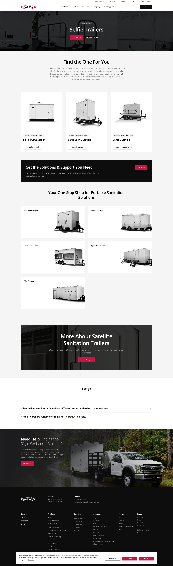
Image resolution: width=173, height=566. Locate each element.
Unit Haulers (52, 543)
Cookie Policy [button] (72, 557)
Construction (78, 524)
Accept (146, 558)
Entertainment (78, 518)
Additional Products (54, 549)
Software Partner (98, 544)
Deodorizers (52, 546)
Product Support (142, 533)
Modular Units (52, 533)
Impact (121, 524)
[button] (146, 1)
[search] (137, 7)
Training (95, 529)
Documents (96, 521)
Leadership (122, 521)
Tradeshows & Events (100, 527)
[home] (28, 7)
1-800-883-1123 (80, 499)
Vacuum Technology (54, 537)
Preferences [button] (31, 560)
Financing (96, 532)
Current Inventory (53, 521)
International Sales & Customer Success (143, 529)
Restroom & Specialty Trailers (57, 530)
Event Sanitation (79, 531)
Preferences (113, 558)
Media (95, 524)
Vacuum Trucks (53, 540)
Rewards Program (98, 535)
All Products (52, 518)
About (120, 518)
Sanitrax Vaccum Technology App (103, 541)
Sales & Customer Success (143, 519)
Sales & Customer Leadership (143, 524)
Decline (130, 558)
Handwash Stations (54, 527)
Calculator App (97, 538)
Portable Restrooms (54, 524)
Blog (94, 518)
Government (78, 521)
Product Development (126, 527)
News (120, 529)
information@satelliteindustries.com (87, 502)
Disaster (76, 528)
